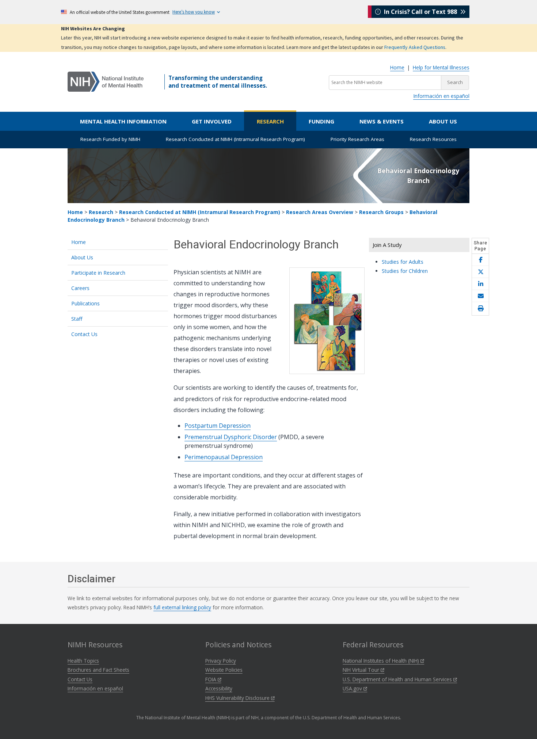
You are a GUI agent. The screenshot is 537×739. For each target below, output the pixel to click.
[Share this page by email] (480, 296)
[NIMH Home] (106, 81)
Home (397, 67)
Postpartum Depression (217, 426)
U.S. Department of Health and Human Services (398, 679)
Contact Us (84, 334)
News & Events (381, 121)
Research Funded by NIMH (110, 139)
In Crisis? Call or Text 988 (420, 12)
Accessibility (218, 688)
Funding (321, 121)
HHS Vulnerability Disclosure (238, 697)
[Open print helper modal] (480, 308)
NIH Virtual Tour (362, 669)
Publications (85, 303)
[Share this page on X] (480, 272)
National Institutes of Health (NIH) (381, 660)
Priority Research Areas (357, 139)
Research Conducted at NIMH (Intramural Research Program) (235, 139)
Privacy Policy (220, 660)
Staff (76, 318)
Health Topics (83, 660)
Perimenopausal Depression (223, 457)
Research (270, 121)
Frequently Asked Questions (414, 47)
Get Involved (212, 121)
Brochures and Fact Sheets (98, 669)
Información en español (441, 95)
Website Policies (224, 669)
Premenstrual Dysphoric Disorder (230, 437)
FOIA (211, 679)
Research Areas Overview (319, 212)
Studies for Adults (402, 261)
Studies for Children (405, 270)
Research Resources (433, 139)
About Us (443, 121)
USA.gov (353, 688)
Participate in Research (98, 272)
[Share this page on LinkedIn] (480, 284)
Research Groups (381, 212)
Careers (80, 288)
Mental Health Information (123, 121)
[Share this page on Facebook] (480, 260)
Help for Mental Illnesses (441, 67)
